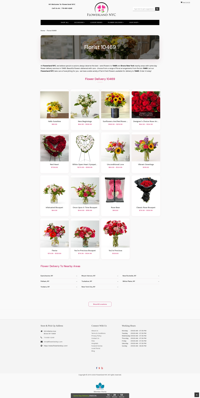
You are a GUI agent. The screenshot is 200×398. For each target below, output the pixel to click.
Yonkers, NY (45, 287)
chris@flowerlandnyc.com (53, 342)
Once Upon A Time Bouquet (85, 207)
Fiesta (54, 250)
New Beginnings (85, 121)
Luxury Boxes (96, 22)
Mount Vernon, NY (88, 276)
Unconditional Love (115, 164)
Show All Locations (100, 304)
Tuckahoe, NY (87, 281)
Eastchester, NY (47, 276)
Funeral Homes (96, 346)
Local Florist (95, 348)
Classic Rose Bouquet (145, 207)
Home (43, 31)
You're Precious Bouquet (85, 250)
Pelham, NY (45, 281)
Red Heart (54, 164)
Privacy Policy (96, 336)
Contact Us (95, 338)
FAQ (93, 341)
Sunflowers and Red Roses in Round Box (115, 121)
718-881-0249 (67, 8)
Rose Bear (115, 207)
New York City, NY (88, 287)
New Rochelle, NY (129, 276)
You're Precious (115, 250)
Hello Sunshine (54, 121)
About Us (94, 331)
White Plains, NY (129, 281)
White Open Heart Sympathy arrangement (85, 164)
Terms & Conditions (98, 333)
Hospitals (94, 343)
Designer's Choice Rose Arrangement (146, 121)
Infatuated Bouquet (54, 207)
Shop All (65, 22)
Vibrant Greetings (146, 164)
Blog (93, 351)
